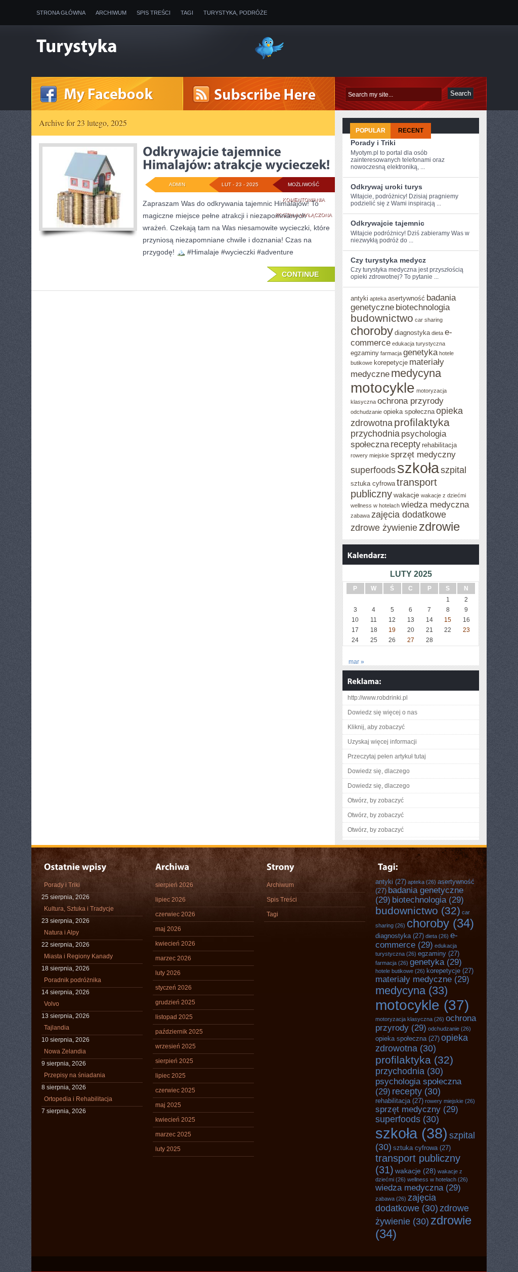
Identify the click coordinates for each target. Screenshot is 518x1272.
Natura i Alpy (61, 932)
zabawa (360, 516)
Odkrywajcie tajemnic (387, 223)
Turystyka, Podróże (235, 13)
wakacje (406, 495)
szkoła (418, 467)
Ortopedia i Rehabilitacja (78, 1099)
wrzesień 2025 (175, 1046)
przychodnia (375, 434)
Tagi (187, 13)
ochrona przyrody (410, 400)
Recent (410, 130)
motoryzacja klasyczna (409, 1019)
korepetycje (391, 362)
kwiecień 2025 (175, 1119)
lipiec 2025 (170, 1075)
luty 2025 (168, 1149)
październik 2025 (179, 1031)
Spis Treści (153, 13)
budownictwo (382, 318)
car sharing (429, 320)
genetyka (420, 352)
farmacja (391, 353)
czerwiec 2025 (175, 1090)
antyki (359, 298)
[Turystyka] (137, 47)
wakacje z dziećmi (443, 495)
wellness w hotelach (375, 505)
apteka (378, 298)
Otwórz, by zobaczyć (376, 800)
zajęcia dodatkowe (408, 515)
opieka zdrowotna (421, 1043)
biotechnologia (423, 307)
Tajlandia (56, 1027)
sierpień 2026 (174, 884)
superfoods (373, 470)
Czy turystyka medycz (388, 260)
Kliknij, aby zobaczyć (376, 727)
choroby (372, 330)
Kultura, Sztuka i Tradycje (79, 908)
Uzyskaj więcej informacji (382, 741)
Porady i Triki (373, 143)
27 (410, 640)
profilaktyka (422, 422)
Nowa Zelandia (65, 1051)
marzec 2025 (173, 1134)
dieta (437, 333)
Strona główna (60, 13)
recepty (405, 444)
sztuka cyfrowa (373, 483)
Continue (300, 274)
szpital (453, 470)
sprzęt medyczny (423, 454)
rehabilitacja (439, 445)
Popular (370, 130)
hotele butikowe (400, 971)
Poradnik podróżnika (72, 980)
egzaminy (365, 353)
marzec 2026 (173, 958)
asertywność (406, 298)
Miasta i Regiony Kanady (78, 956)
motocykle (383, 388)
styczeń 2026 (173, 987)
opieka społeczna (409, 411)
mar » (356, 661)
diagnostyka (412, 332)
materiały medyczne (422, 979)
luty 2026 (168, 973)
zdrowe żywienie (384, 528)
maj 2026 (168, 928)
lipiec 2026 (170, 899)
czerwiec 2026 (175, 914)
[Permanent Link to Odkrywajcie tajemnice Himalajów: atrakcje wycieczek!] (236, 158)
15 (447, 619)
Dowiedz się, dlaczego (379, 771)
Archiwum (111, 13)
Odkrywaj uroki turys (386, 187)
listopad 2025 (174, 1017)
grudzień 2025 (175, 1002)
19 (392, 629)
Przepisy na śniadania (74, 1075)
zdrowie (439, 526)
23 (466, 629)
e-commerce (416, 939)
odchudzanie (366, 412)
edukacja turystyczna (418, 344)
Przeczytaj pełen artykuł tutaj (387, 756)
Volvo (51, 1003)
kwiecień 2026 (175, 943)
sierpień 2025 (174, 1061)
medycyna (416, 373)
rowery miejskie (370, 455)
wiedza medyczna (435, 504)
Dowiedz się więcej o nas (382, 712)
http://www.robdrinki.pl (378, 697)
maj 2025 (168, 1105)
